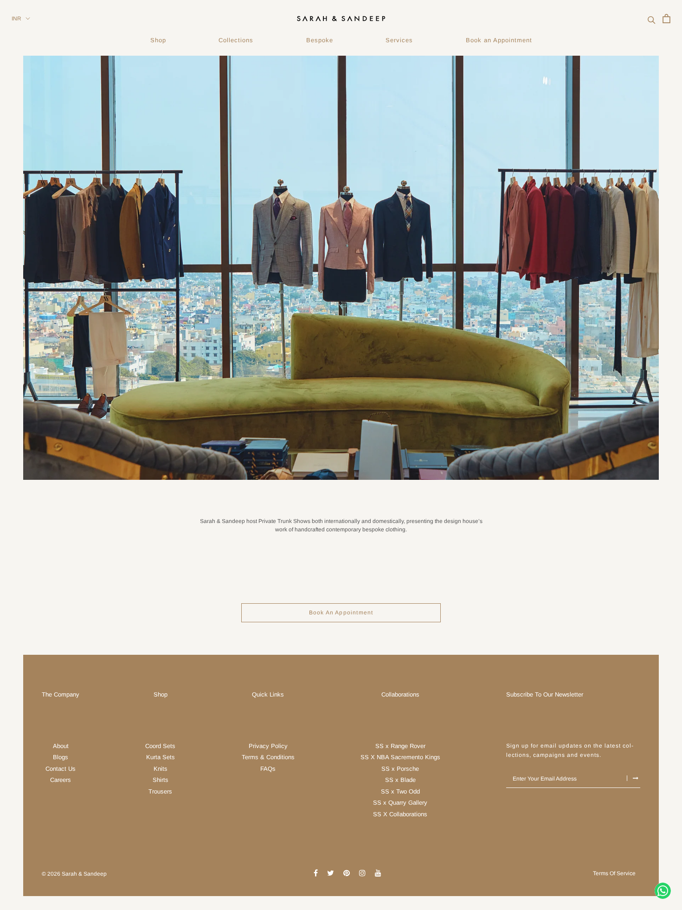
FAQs (268, 768)
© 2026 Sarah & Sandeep (74, 874)
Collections (236, 40)
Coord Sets (160, 745)
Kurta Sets (160, 757)
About (61, 745)
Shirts (160, 779)
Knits (160, 768)
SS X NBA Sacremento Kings (400, 757)
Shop (158, 40)
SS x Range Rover (400, 745)
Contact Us (60, 768)
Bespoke (319, 40)
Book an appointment (341, 612)
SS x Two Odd (400, 791)
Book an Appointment (499, 40)
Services (399, 40)
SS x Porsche (400, 768)
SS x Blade (400, 779)
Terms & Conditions (268, 757)
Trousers (160, 791)
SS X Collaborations (400, 814)
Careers (60, 779)
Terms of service (614, 873)
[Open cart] (666, 18)
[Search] (652, 18)
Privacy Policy (268, 745)
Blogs (60, 757)
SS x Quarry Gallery (400, 802)
